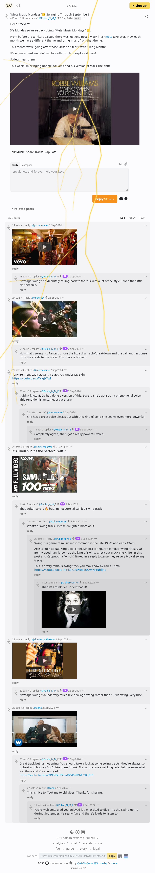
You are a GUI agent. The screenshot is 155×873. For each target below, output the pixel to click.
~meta (108, 37)
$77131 (71, 5)
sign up (141, 5)
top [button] (142, 218)
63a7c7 (82, 867)
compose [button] (27, 165)
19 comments (29, 18)
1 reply (26, 225)
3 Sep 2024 (69, 412)
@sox (89, 863)
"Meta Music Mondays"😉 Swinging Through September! (49, 14)
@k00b (81, 863)
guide (70, 848)
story (83, 848)
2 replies (34, 391)
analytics (59, 843)
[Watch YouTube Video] (75, 109)
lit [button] (122, 218)
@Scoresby (100, 863)
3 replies (27, 370)
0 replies (34, 276)
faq (58, 848)
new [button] (132, 218)
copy (112, 856)
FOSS (41, 863)
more (114, 863)
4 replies (27, 446)
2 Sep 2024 (66, 18)
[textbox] (78, 88)
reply (105, 199)
